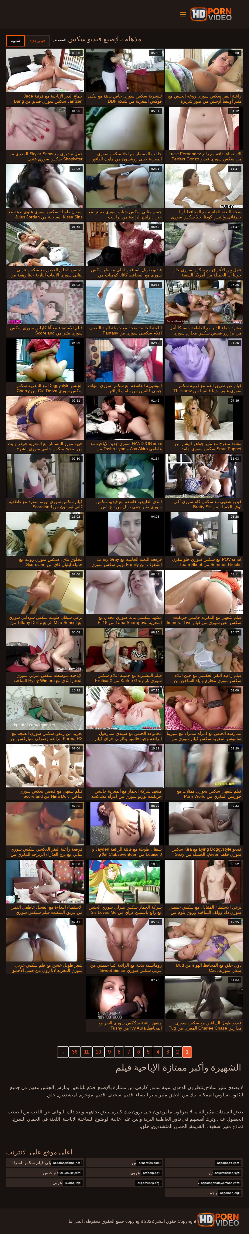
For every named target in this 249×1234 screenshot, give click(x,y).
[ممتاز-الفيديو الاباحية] (212, 14)
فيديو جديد (37, 41)
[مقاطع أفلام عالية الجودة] (218, 1220)
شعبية (15, 41)
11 (86, 1051)
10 (98, 1051)
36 (74, 1051)
